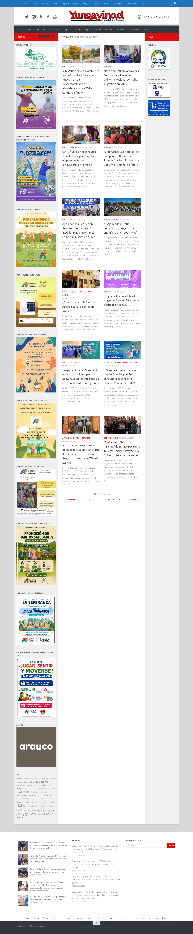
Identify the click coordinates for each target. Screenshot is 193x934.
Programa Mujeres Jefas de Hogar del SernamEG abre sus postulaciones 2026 (121, 300)
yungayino (24, 813)
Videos (76, 3)
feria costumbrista (22, 799)
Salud (73, 292)
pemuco (44, 806)
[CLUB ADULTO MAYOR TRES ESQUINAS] (36, 128)
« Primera (70, 499)
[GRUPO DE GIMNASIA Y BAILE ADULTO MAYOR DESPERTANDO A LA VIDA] (36, 200)
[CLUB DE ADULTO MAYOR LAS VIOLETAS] (36, 392)
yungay (48, 809)
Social (115, 219)
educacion (21, 795)
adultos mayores (22, 778)
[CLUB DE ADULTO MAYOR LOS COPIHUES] (36, 457)
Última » (134, 499)
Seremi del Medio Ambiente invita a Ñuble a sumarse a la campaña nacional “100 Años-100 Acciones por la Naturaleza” (48, 845)
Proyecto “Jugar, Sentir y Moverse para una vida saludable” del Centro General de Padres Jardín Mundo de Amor (48, 872)
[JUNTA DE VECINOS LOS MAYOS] (36, 326)
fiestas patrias (34, 799)
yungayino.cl (42, 813)
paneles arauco (35, 806)
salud (19, 809)
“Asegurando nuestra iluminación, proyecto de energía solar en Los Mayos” (120, 228)
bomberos (32, 782)
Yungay (85, 3)
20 (114, 499)
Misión (26, 3)
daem (18, 792)
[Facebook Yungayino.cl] (40, 36)
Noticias (44, 3)
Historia (144, 3)
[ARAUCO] (36, 766)
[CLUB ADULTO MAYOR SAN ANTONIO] (36, 515)
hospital (51, 799)
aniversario (32, 778)
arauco (39, 778)
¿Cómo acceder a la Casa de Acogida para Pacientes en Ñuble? (78, 306)
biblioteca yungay (21, 782)
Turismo (95, 3)
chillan (35, 785)
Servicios (75, 147)
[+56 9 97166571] (52, 36)
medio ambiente (37, 802)
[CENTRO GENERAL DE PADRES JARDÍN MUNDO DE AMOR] (36, 716)
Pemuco (106, 3)
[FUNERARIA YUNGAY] (36, 69)
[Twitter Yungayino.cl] (44, 36)
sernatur (30, 810)
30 (119, 499)
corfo (54, 789)
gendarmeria (43, 799)
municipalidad (49, 802)
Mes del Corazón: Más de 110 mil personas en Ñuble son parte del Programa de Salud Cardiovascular (48, 899)
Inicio (18, 3)
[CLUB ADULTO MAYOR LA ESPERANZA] (36, 644)
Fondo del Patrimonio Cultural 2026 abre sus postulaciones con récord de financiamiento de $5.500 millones (48, 859)
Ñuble (20, 817)
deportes (33, 792)
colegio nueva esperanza (44, 789)
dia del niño (40, 792)
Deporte (65, 3)
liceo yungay (26, 802)
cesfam (30, 785)
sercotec (25, 810)
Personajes (132, 3)
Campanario (119, 3)
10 (109, 499)
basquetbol (45, 778)
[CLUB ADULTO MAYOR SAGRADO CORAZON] (36, 584)
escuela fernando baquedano (37, 795)
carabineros (22, 785)
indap (18, 802)
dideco (46, 792)
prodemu (51, 806)
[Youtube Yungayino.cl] (48, 36)
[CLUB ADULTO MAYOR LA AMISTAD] (36, 266)
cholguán (42, 785)
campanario (42, 781)
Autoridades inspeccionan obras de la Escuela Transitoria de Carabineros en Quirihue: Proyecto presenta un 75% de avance (80, 454)
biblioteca (53, 778)
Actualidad (108, 362)
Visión (35, 3)
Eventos (54, 3)
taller (35, 810)
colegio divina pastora (30, 789)
